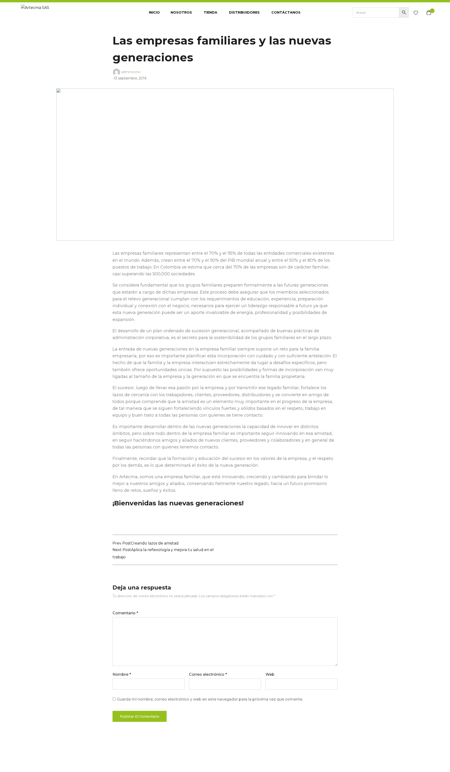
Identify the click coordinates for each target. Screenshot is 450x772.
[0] (415, 14)
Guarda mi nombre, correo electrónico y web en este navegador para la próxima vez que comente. (210, 699)
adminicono (130, 72)
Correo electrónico (208, 674)
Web (270, 674)
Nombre (121, 674)
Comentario (125, 613)
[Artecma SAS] (56, 12)
